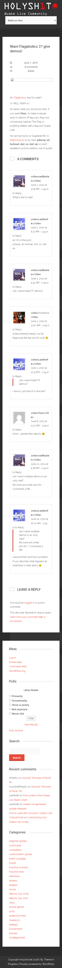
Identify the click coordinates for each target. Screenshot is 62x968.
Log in (12, 657)
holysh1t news (16, 871)
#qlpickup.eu (17, 140)
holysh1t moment (18, 867)
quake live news (17, 915)
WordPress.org (17, 671)
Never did (18, 713)
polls (12, 911)
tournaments (15, 929)
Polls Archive (16, 730)
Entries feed (15, 662)
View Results (31, 724)
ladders (13, 880)
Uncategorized (17, 937)
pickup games (16, 907)
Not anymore (19, 709)
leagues (13, 885)
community (15, 845)
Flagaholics (20, 97)
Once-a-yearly (20, 705)
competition (15, 850)
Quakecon (14, 920)
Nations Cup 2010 (18, 898)
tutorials (13, 933)
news (12, 902)
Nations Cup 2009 (18, 893)
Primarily (17, 696)
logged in (29, 602)
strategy (13, 924)
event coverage (17, 858)
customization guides (20, 854)
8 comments (31, 66)
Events (12, 863)
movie (12, 889)
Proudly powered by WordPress (36, 964)
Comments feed (17, 666)
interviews (14, 876)
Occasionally (19, 700)
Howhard (43, 313)
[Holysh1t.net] (31, 7)
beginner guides (18, 841)
